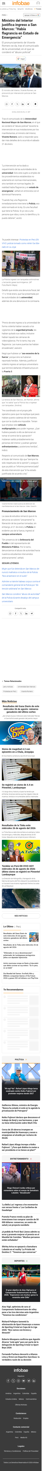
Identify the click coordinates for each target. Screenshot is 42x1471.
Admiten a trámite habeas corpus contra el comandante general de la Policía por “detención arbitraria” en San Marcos (21, 585)
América (8, 1393)
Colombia (25, 1393)
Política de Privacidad (30, 1451)
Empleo (25, 1418)
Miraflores (25, 9)
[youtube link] (23, 1381)
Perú (4, 15)
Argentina (16, 1393)
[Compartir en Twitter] (17, 104)
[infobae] (21, 3)
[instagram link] (18, 1381)
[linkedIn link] (34, 1381)
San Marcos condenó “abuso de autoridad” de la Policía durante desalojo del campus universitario (21, 598)
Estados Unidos (11, 1399)
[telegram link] (29, 1381)
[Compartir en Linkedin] (23, 104)
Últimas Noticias (21, 1405)
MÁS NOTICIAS (21, 916)
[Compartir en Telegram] (28, 104)
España (34, 1393)
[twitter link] (13, 1381)
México (21, 1399)
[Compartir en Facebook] (12, 104)
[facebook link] (8, 1381)
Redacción (17, 1418)
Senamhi (17, 9)
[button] (3, 3)
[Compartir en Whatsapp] (6, 104)
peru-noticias (8, 687)
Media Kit (23, 1437)
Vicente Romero (27, 691)
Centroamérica (31, 1399)
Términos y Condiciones (12, 1451)
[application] (21, 489)
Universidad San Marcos (26, 687)
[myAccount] (38, 3)
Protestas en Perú (9, 691)
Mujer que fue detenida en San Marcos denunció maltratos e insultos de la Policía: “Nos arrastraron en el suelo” (21, 572)
